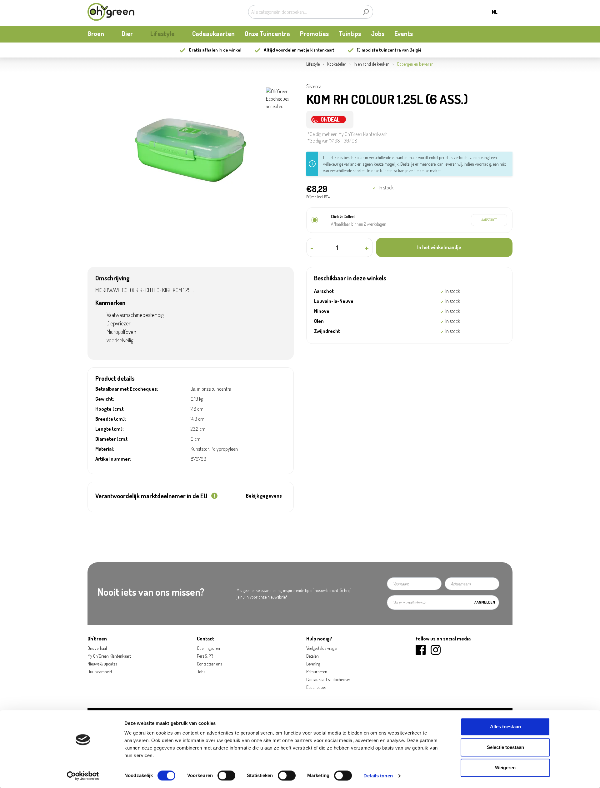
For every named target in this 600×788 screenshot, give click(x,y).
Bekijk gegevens (264, 496)
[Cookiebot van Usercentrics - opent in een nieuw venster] (83, 775)
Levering (313, 663)
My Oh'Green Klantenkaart (109, 656)
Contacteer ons (209, 663)
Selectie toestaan (505, 747)
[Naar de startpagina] (111, 12)
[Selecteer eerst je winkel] (489, 220)
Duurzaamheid (100, 671)
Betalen (312, 656)
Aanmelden (484, 602)
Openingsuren (208, 648)
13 (379, 50)
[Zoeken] (365, 12)
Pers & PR (205, 656)
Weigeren (505, 767)
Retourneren (316, 671)
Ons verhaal (97, 648)
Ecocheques (316, 687)
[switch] (226, 775)
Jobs (201, 671)
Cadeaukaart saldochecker (328, 679)
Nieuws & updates (102, 663)
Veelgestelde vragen (322, 648)
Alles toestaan (505, 726)
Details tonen (377, 775)
